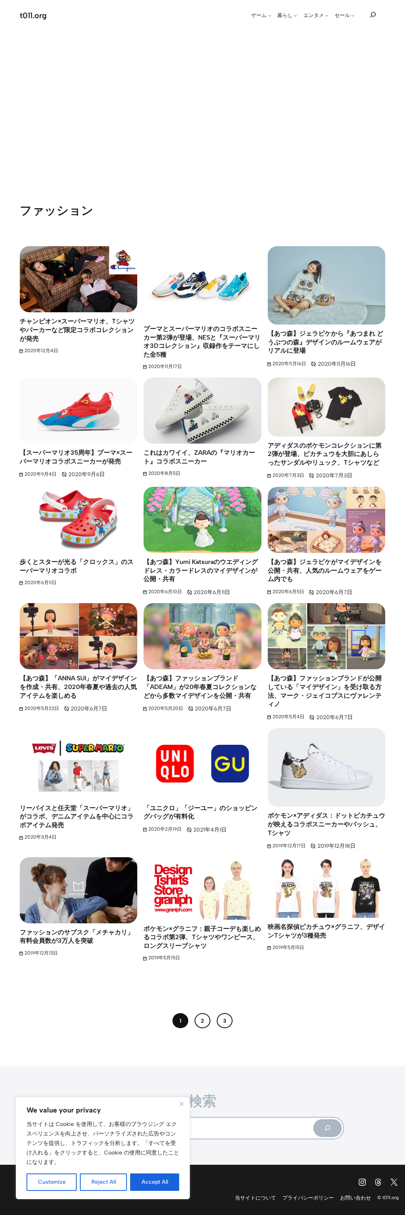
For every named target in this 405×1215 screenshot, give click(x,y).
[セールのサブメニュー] (352, 15)
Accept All (155, 1182)
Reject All (103, 1182)
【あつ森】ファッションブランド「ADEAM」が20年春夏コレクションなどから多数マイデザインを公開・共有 (200, 686)
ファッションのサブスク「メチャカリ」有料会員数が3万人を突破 (77, 936)
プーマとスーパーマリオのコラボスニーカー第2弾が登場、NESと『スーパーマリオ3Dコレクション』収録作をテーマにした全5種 (202, 341)
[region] (103, 1148)
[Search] (327, 1128)
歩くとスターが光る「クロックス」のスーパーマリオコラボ (77, 566)
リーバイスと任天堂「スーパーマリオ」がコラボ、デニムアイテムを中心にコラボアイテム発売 (77, 816)
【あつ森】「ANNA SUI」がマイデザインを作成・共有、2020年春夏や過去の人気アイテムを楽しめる (78, 686)
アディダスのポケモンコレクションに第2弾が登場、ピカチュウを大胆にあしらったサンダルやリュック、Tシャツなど (325, 454)
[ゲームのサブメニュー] (269, 15)
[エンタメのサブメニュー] (326, 15)
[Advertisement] (202, 104)
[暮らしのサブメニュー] (295, 15)
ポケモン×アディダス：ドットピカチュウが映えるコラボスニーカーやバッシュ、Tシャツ (326, 824)
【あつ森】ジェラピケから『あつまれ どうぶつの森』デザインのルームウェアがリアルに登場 (325, 342)
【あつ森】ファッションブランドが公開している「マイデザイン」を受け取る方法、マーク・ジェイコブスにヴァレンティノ (325, 691)
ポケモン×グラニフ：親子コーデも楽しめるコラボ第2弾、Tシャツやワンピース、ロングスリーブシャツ (202, 937)
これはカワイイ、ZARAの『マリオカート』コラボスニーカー (199, 457)
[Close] (181, 1104)
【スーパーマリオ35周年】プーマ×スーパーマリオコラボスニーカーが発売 (76, 457)
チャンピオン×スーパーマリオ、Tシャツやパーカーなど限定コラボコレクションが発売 (77, 329)
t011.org (33, 15)
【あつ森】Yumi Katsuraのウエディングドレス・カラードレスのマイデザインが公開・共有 (201, 570)
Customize (52, 1182)
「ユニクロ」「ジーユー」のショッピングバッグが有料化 (200, 812)
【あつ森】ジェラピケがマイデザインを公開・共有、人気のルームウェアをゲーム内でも (325, 570)
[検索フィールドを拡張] (373, 14)
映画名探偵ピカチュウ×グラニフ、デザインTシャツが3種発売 (326, 931)
